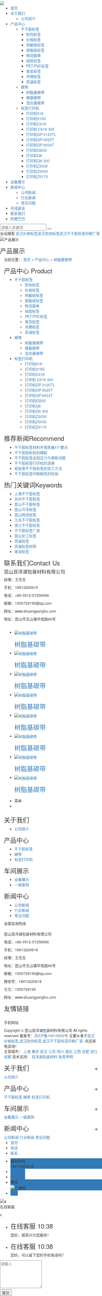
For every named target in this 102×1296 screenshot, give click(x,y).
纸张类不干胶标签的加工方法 (38, 468)
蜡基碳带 (33, 97)
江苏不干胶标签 (27, 520)
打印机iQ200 (36, 150)
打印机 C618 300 (40, 129)
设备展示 (17, 181)
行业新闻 (28, 197)
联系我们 (17, 213)
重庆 (35, 1051)
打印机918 (34, 113)
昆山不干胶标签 (27, 504)
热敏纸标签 (35, 44)
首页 (14, 8)
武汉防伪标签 (49, 233)
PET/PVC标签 (37, 65)
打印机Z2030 (37, 166)
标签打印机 (30, 108)
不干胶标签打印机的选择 (34, 463)
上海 (27, 1051)
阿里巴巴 (17, 218)
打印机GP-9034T (40, 144)
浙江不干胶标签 (27, 525)
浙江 (94, 1051)
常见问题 (28, 202)
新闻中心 (17, 187)
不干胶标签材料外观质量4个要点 (41, 447)
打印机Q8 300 (37, 160)
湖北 (68, 1051)
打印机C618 (36, 123)
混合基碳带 (35, 102)
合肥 (85, 1051)
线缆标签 (33, 60)
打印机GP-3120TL (41, 134)
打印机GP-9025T (40, 139)
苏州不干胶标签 (27, 498)
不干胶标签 (30, 29)
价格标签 (33, 39)
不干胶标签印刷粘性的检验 (36, 473)
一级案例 (21, 884)
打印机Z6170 (37, 176)
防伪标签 (33, 34)
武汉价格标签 (27, 233)
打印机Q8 (34, 155)
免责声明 (65, 1056)
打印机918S (36, 118)
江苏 (52, 1051)
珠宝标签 (33, 71)
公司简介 (28, 18)
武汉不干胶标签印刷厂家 (80, 233)
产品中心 (17, 23)
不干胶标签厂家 (27, 530)
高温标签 (33, 81)
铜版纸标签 (35, 50)
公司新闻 (28, 192)
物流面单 (33, 55)
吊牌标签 (33, 76)
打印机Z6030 (37, 171)
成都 (7, 1056)
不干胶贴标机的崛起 (30, 452)
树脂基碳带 (35, 92)
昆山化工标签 (25, 535)
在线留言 (17, 208)
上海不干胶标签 (27, 493)
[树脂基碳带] (25, 632)
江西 (77, 1051)
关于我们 (17, 13)
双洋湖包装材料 (44, 1056)
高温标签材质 (25, 546)
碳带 (24, 87)
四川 (60, 1051)
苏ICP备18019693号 (51, 1035)
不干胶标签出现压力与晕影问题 (40, 457)
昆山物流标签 (25, 514)
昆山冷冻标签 (25, 509)
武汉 (43, 1051)
